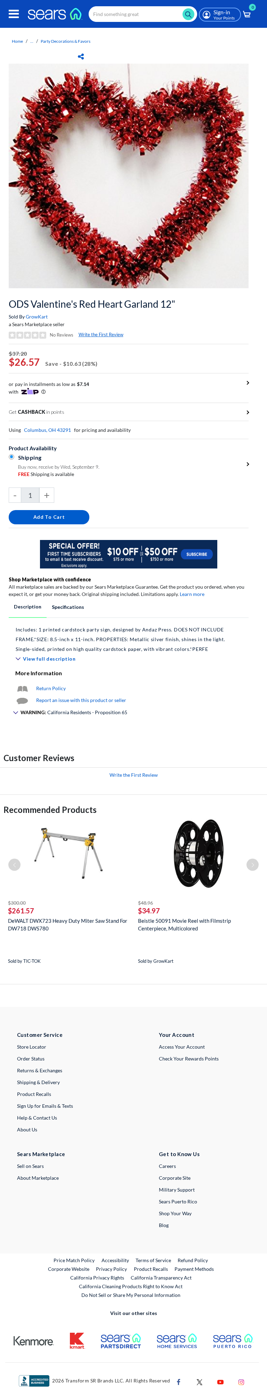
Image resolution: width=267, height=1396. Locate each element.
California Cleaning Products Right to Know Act (131, 1286)
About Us (27, 1129)
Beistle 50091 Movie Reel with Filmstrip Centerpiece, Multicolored (184, 924)
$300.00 (17, 903)
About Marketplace (38, 1178)
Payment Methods (194, 1269)
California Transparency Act (161, 1278)
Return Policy (51, 688)
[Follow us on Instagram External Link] (241, 1382)
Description (27, 607)
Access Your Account (182, 1047)
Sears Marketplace (41, 1154)
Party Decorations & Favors (65, 41)
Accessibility (115, 1260)
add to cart (49, 517)
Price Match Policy (74, 1260)
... (31, 41)
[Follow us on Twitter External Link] (200, 1382)
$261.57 (21, 910)
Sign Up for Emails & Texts (45, 1106)
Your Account (176, 1035)
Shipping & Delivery (38, 1082)
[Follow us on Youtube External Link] (220, 1382)
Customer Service (40, 1035)
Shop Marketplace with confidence (50, 579)
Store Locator (31, 1047)
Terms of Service (153, 1260)
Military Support (177, 1190)
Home (17, 41)
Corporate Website (69, 1269)
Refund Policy (193, 1260)
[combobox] (143, 14)
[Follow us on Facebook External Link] (179, 1382)
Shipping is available (46, 474)
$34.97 (149, 910)
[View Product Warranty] (22, 688)
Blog (164, 1225)
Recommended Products (50, 810)
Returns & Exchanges (39, 1070)
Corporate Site (175, 1178)
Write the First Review (101, 334)
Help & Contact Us (37, 1118)
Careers (167, 1166)
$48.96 (145, 903)
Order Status (30, 1059)
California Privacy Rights (97, 1278)
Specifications (68, 607)
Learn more (192, 594)
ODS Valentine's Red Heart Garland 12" (92, 304)
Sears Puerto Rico (178, 1201)
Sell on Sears (30, 1166)
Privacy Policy (111, 1269)
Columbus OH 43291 (47, 430)
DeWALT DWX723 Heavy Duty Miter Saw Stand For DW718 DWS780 (67, 924)
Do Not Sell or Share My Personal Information (130, 1295)
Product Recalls (34, 1094)
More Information (38, 673)
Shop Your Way (175, 1213)
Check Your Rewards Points (189, 1059)
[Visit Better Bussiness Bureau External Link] (34, 1380)
